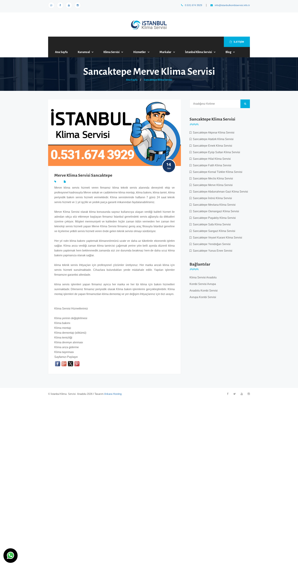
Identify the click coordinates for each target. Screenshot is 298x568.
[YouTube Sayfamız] (69, 5)
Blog (228, 52)
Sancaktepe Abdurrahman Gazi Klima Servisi (219, 191)
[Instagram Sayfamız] (77, 5)
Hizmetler (139, 52)
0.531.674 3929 (193, 5)
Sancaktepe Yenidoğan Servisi (211, 244)
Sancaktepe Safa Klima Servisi (211, 224)
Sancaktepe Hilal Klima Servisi (211, 158)
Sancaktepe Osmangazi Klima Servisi (215, 211)
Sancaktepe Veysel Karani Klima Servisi (216, 237)
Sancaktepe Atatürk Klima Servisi (212, 139)
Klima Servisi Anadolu (203, 277)
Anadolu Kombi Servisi (204, 290)
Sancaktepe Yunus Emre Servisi (211, 250)
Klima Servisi (111, 52)
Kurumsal (84, 52)
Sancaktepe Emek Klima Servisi (211, 145)
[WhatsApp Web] (51, 5)
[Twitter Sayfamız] (234, 394)
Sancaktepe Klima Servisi (158, 79)
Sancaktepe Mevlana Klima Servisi (213, 204)
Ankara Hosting (113, 393)
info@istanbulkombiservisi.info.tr (232, 5)
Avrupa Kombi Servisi (203, 297)
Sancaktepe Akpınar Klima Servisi (212, 132)
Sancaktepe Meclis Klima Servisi (212, 178)
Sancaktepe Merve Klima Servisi (212, 185)
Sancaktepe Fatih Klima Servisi (211, 165)
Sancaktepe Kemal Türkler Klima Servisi (216, 171)
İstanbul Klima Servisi (198, 52)
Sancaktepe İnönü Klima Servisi (211, 198)
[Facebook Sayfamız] (60, 5)
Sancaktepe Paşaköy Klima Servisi (213, 217)
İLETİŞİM (238, 41)
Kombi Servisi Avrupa (203, 284)
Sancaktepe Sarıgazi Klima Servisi (213, 231)
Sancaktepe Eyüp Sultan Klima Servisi (215, 152)
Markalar (165, 52)
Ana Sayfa (61, 52)
